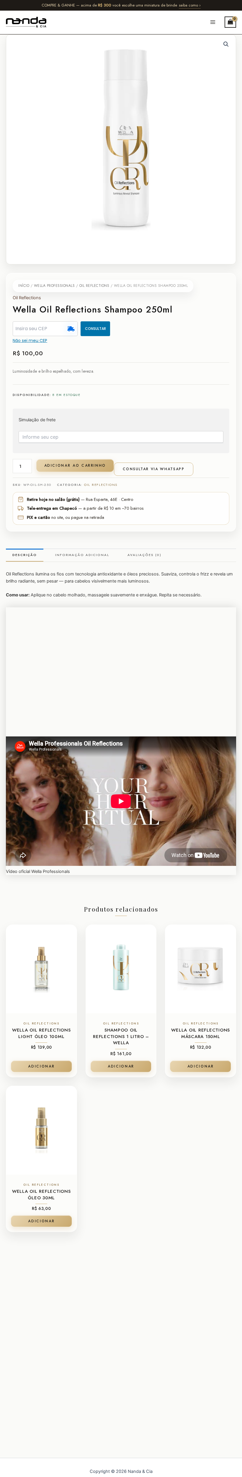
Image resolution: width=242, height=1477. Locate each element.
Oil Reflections (94, 285)
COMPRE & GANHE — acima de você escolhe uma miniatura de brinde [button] (121, 5)
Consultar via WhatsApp (153, 469)
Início (23, 285)
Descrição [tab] (24, 554)
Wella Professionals (54, 285)
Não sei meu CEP (30, 340)
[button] (226, 44)
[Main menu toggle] (213, 22)
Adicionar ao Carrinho (75, 465)
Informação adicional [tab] (82, 554)
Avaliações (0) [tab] (144, 554)
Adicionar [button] (41, 1066)
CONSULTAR (95, 328)
